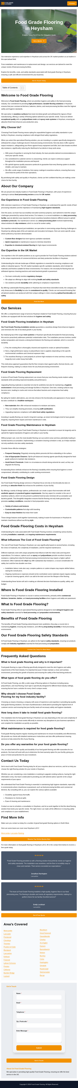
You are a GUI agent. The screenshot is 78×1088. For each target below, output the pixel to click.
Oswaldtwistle (45, 936)
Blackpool (7, 950)
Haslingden (44, 962)
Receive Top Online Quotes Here (39, 839)
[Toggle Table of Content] (21, 88)
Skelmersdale (45, 972)
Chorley (43, 939)
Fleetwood (7, 937)
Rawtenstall (44, 969)
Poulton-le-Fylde (10, 947)
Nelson (42, 952)
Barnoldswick (45, 949)
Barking (21, 833)
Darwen (43, 946)
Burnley (42, 956)
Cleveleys (7, 940)
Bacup (42, 975)
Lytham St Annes (10, 963)
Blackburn (43, 930)
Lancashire (8, 953)
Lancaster (14, 833)
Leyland (6, 976)
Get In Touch (39, 1060)
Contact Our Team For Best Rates (39, 649)
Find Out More (39, 301)
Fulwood (7, 960)
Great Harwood (45, 933)
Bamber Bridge (9, 973)
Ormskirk (43, 966)
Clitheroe (7, 970)
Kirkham (7, 957)
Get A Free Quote (39, 915)
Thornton (7, 944)
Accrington (44, 943)
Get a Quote (38, 41)
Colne (42, 959)
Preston (6, 966)
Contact (72, 3)
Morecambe (5, 833)
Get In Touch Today (39, 80)
